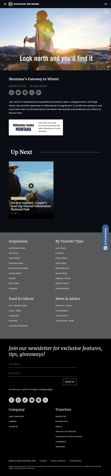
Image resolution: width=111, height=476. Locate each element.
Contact (43, 461)
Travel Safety (62, 315)
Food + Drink (15, 310)
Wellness (13, 288)
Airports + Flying (63, 305)
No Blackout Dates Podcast (69, 436)
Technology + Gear (65, 320)
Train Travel (14, 258)
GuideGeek (60, 446)
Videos (59, 426)
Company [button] (17, 409)
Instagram (18, 400)
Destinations (62, 421)
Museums (13, 320)
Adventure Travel (17, 248)
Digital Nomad (62, 288)
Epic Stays (13, 253)
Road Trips (14, 283)
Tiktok (25, 400)
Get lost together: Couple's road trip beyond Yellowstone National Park (31, 206)
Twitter (45, 400)
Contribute (61, 441)
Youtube (32, 400)
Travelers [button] (63, 409)
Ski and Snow (38, 86)
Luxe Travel (61, 248)
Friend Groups (62, 268)
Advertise (13, 426)
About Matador (16, 416)
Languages (14, 315)
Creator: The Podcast (66, 431)
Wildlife (12, 278)
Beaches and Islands (18, 268)
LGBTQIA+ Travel (63, 278)
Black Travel (61, 273)
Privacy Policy (47, 389)
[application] (55, 39)
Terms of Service (58, 461)
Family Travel (62, 258)
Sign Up (69, 381)
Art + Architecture (18, 305)
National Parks (16, 263)
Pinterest (38, 400)
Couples (59, 253)
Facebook (11, 400)
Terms (34, 389)
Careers (13, 421)
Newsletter (61, 416)
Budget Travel (62, 283)
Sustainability (62, 310)
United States (17, 86)
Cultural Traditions (18, 326)
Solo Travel (61, 263)
